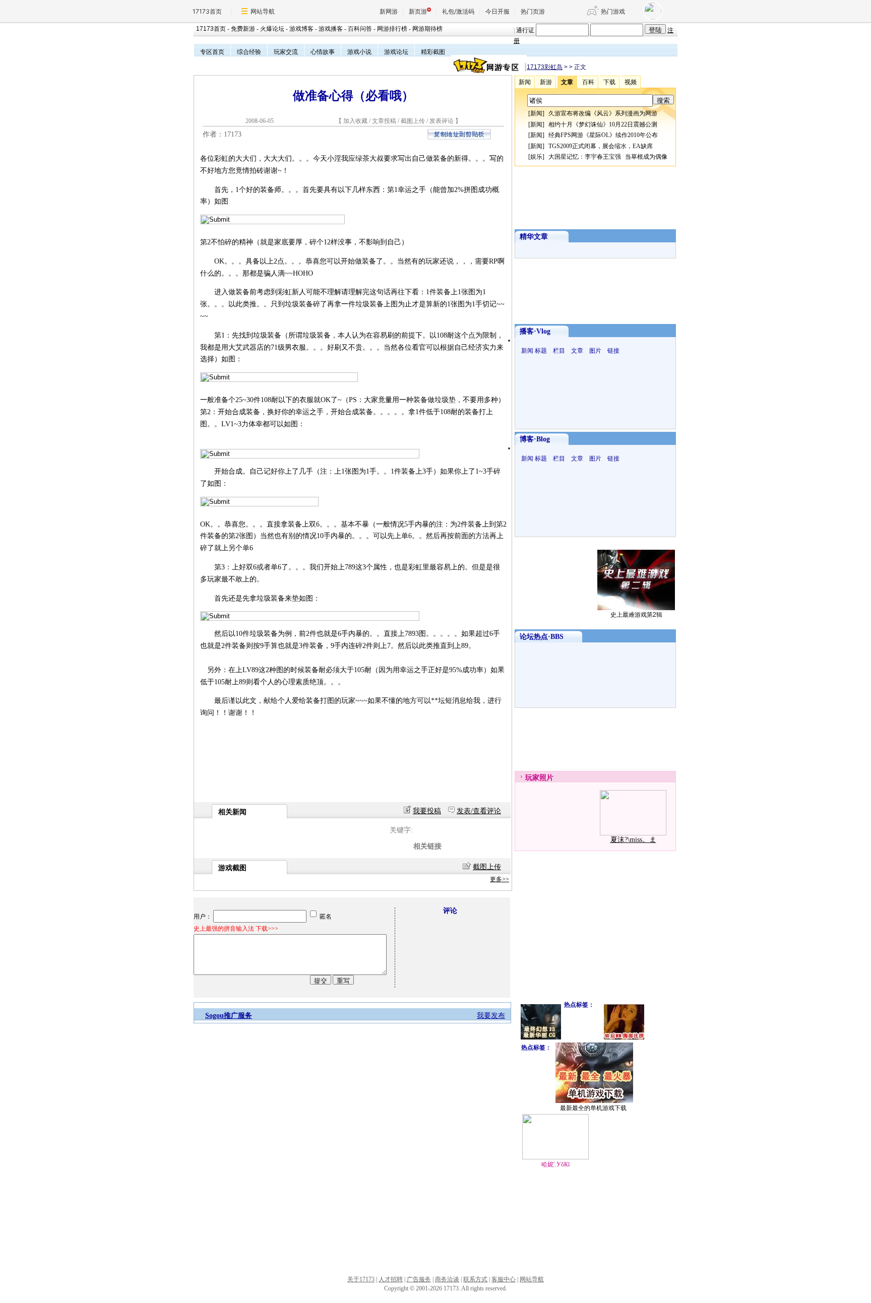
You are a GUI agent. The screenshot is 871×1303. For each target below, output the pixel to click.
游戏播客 (331, 28)
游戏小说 (359, 51)
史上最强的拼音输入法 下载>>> (236, 928)
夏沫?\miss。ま (633, 839)
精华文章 (534, 236)
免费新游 (243, 28)
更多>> (499, 879)
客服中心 (503, 1279)
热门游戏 (613, 11)
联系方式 (475, 1279)
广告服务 (419, 1279)
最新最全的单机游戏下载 (593, 1108)
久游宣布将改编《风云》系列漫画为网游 (602, 113)
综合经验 (249, 51)
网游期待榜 (427, 28)
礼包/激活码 (458, 11)
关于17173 (361, 1279)
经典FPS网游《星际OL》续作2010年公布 (603, 135)
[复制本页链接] (459, 137)
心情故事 (322, 51)
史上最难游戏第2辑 (636, 614)
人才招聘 (391, 1279)
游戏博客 (301, 28)
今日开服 (497, 11)
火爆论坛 (272, 28)
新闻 (536, 113)
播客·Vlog (535, 331)
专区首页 (212, 51)
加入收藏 (355, 120)
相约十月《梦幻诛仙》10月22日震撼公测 (602, 124)
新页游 (418, 11)
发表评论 (441, 120)
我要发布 (491, 1015)
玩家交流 (286, 51)
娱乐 (536, 156)
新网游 (389, 11)
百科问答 (360, 28)
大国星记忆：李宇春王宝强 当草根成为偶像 (607, 156)
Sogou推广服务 (228, 1015)
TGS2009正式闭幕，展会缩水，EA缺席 (600, 146)
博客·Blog (535, 439)
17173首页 (207, 11)
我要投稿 (427, 811)
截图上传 (413, 120)
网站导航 (263, 11)
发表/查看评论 (479, 811)
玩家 (532, 777)
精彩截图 (433, 51)
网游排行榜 (392, 28)
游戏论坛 (396, 51)
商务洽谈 (447, 1279)
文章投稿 (385, 120)
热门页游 (533, 11)
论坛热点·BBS (542, 636)
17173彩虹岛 (545, 67)
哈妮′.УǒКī (555, 1164)
